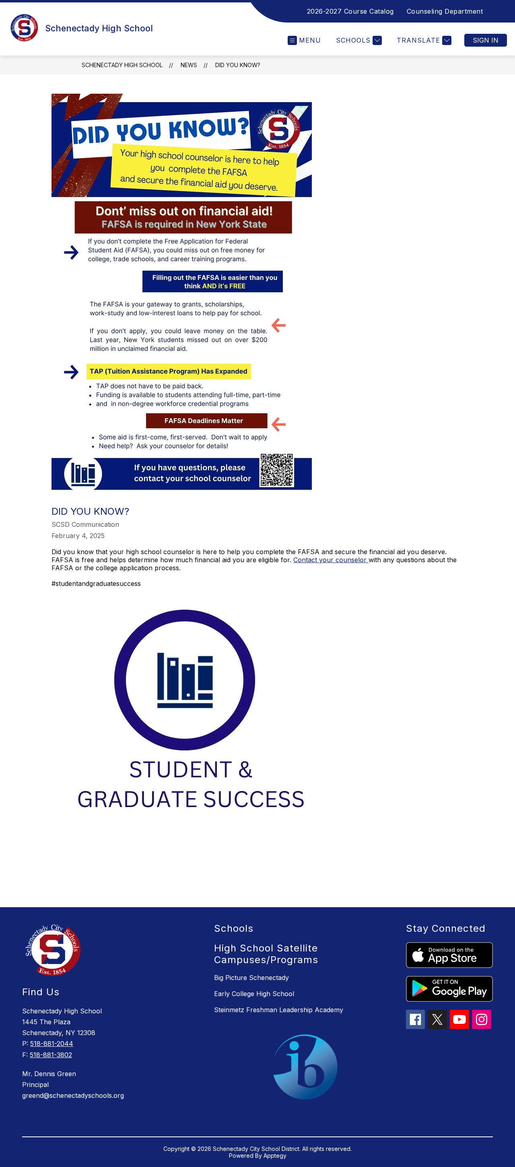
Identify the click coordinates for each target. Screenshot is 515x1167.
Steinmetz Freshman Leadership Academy (278, 1010)
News (189, 65)
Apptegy (275, 1155)
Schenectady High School (122, 65)
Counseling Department (445, 11)
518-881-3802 (51, 1055)
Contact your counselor (331, 560)
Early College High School (254, 994)
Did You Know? (237, 65)
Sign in (486, 40)
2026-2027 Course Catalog (350, 11)
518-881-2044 (51, 1044)
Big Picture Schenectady (251, 978)
